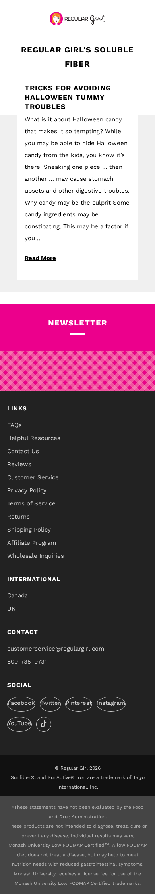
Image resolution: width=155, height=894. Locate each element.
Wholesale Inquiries (35, 555)
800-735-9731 (27, 661)
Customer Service (33, 477)
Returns (18, 516)
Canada (17, 595)
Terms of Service (31, 503)
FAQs (14, 425)
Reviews (19, 464)
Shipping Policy (29, 529)
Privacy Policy (26, 490)
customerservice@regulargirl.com (55, 648)
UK (11, 608)
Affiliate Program (31, 542)
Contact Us (23, 451)
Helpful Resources (33, 438)
